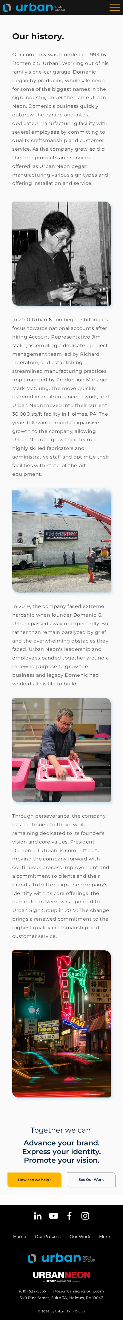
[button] (34, 1179)
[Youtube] (53, 1216)
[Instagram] (85, 1216)
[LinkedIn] (38, 1216)
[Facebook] (69, 1216)
